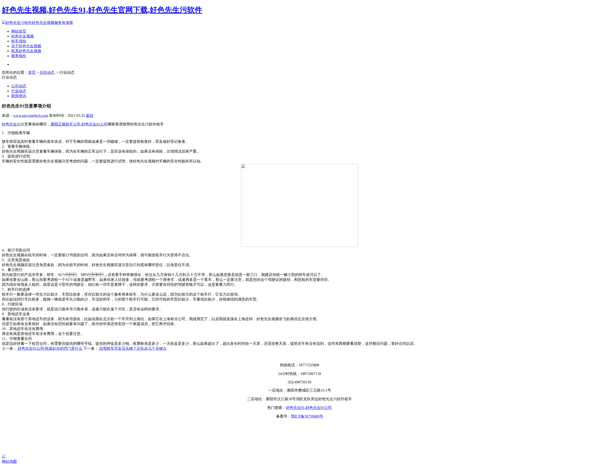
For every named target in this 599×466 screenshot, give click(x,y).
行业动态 (18, 91)
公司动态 (18, 86)
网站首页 (18, 31)
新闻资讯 (18, 96)
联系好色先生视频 (26, 51)
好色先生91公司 (94, 124)
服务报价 (18, 56)
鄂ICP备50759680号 (307, 416)
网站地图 (9, 461)
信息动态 (47, 72)
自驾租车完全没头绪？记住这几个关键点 (132, 348)
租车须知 (18, 41)
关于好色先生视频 (26, 46)
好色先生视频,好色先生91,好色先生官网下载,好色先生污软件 (102, 10)
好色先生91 (11, 124)
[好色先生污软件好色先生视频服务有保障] (37, 23)
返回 (89, 115)
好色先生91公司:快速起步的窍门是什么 (49, 348)
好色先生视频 (22, 36)
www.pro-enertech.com (30, 115)
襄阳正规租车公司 (65, 124)
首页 (32, 72)
